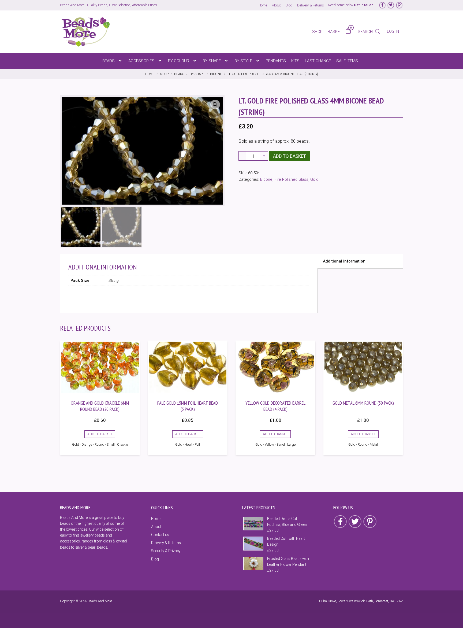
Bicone (266, 179)
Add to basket (289, 156)
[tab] (360, 261)
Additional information (344, 261)
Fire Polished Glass (291, 179)
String (114, 280)
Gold (314, 179)
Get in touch (363, 5)
